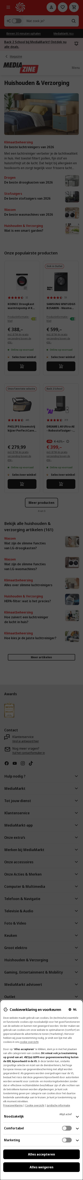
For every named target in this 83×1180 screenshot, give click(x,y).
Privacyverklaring (13, 1105)
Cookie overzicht (34, 1105)
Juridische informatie (58, 1105)
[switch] (67, 1128)
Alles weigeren (41, 1167)
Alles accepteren (41, 1154)
